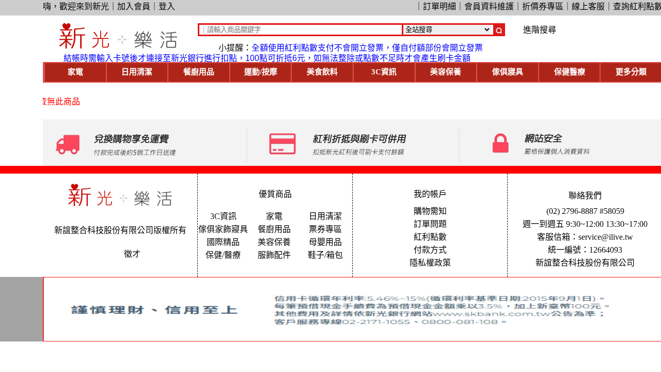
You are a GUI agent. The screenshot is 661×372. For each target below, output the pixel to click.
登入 (167, 6)
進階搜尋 (539, 30)
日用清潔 (136, 72)
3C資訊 (384, 72)
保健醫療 (569, 72)
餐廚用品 (198, 72)
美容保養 (445, 72)
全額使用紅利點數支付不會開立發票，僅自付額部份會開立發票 (367, 47)
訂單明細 (439, 6)
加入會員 (133, 6)
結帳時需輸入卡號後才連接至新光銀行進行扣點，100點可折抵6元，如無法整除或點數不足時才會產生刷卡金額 (267, 58)
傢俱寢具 (507, 72)
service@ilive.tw (605, 237)
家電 (75, 72)
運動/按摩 (260, 72)
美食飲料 (322, 72)
